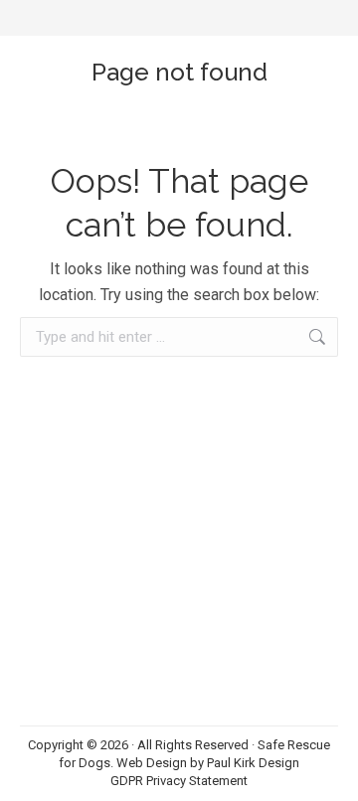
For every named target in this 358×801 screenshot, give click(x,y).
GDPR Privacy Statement (179, 780)
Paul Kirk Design (253, 762)
